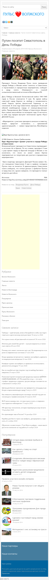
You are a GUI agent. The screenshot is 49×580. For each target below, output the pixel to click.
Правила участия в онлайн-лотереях (18, 479)
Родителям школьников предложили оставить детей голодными (28, 471)
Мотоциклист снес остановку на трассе (29, 529)
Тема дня (5, 320)
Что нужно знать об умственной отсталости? (18, 339)
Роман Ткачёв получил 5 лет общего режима (28, 487)
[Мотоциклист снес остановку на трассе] (6, 531)
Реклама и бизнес (8, 316)
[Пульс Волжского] (24, 14)
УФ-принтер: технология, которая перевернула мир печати (24, 408)
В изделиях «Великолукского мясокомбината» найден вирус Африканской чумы (28, 460)
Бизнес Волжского (8, 277)
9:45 (20, 49)
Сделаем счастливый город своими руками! (27, 519)
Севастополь (26, 188)
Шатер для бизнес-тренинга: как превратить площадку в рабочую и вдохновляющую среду (24, 389)
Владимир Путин (22, 185)
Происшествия (7, 307)
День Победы (35, 185)
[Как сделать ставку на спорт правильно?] (6, 450)
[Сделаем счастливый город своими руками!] (6, 521)
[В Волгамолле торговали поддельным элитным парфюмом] (6, 501)
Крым (18, 188)
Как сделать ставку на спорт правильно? (24, 450)
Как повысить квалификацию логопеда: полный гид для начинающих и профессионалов (24, 395)
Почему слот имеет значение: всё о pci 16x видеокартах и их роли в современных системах (24, 351)
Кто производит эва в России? (13, 414)
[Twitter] (6, 22)
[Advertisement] (21, 232)
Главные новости (14, 33)
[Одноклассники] (9, 22)
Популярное (6, 298)
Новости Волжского (9, 294)
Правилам (6, 573)
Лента (4, 285)
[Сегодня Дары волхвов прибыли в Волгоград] (6, 442)
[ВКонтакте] (3, 22)
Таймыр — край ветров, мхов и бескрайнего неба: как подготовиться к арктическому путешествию (24, 334)
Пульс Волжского (8, 312)
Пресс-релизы (7, 303)
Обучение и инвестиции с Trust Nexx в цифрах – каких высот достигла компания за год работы (24, 426)
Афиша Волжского (35, 49)
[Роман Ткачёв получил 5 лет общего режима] (6, 490)
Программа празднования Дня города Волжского (29, 509)
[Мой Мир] (11, 22)
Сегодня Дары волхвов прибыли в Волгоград (27, 441)
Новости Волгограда (9, 290)
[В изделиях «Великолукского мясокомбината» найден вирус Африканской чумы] (6, 460)
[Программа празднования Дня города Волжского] (6, 510)
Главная (4, 33)
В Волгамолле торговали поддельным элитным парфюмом (28, 500)
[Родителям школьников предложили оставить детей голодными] (6, 472)
